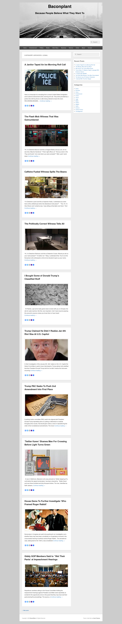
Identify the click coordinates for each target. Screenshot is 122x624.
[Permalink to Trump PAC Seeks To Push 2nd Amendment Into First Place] (46, 417)
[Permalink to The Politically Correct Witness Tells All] (46, 251)
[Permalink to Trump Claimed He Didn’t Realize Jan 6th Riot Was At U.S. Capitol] (46, 362)
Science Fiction (79, 109)
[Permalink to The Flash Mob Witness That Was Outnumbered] (46, 147)
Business (63, 48)
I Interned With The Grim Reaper (83, 79)
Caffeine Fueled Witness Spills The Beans (45, 171)
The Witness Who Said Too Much (84, 66)
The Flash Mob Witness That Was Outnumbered (87, 75)
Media (77, 101)
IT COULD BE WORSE (81, 73)
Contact (90, 48)
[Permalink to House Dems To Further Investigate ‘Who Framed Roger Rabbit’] (46, 532)
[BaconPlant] (61, 37)
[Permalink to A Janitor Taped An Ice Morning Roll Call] (46, 92)
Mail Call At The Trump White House (84, 68)
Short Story (55, 48)
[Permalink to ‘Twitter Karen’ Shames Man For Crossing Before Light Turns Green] (46, 477)
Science (71, 48)
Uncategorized (79, 111)
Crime (77, 48)
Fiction (77, 95)
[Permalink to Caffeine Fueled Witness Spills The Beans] (46, 199)
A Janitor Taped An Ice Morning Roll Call (45, 64)
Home (25, 48)
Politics (41, 48)
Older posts (25, 610)
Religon (77, 104)
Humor (77, 97)
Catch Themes (96, 618)
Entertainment (33, 48)
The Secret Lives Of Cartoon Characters (85, 77)
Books (48, 48)
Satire (77, 106)
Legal (77, 99)
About (83, 48)
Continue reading (46, 101)
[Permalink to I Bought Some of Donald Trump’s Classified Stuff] (46, 307)
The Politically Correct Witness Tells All (44, 223)
